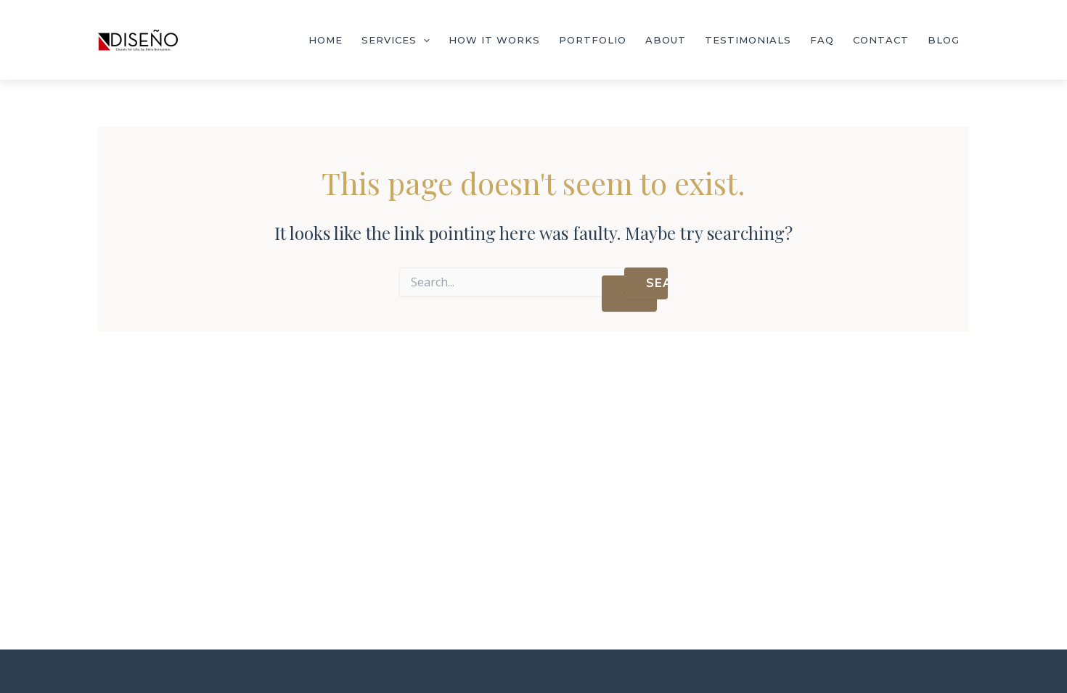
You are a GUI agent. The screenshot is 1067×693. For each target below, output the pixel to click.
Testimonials (748, 40)
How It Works (494, 40)
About (665, 40)
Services (389, 40)
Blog (944, 40)
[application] (423, 40)
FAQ (822, 40)
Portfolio (592, 40)
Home (325, 40)
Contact (881, 40)
